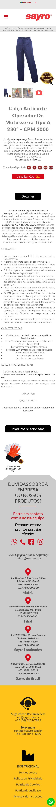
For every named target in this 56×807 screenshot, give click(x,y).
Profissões (16, 28)
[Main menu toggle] (6, 16)
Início (7, 28)
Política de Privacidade (28, 778)
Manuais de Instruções (28, 796)
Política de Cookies (28, 784)
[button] (51, 61)
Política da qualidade (28, 790)
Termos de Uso (28, 772)
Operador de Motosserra (33, 28)
